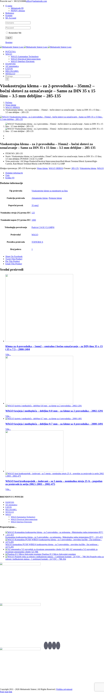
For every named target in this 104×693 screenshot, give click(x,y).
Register (8, 42)
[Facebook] (50, 645)
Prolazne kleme (55, 198)
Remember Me (14, 33)
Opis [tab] (7, 175)
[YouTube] (54, 645)
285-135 (75, 168)
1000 (34, 220)
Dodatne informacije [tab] (14, 173)
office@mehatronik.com (36, 1)
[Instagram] (58, 645)
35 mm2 (35, 205)
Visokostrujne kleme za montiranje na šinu (50, 191)
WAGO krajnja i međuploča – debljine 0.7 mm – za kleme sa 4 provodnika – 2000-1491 (54, 423)
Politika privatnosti (64, 689)
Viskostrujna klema (88, 168)
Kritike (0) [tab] (9, 178)
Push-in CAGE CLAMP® (43, 227)
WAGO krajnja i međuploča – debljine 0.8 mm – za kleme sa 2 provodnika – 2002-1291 (54, 410)
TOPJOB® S (37, 242)
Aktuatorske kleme (40, 198)
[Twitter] (46, 645)
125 (33, 213)
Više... (8, 354)
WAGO (100, 168)
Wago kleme (42, 168)
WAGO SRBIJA (56, 168)
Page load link (6, 692)
